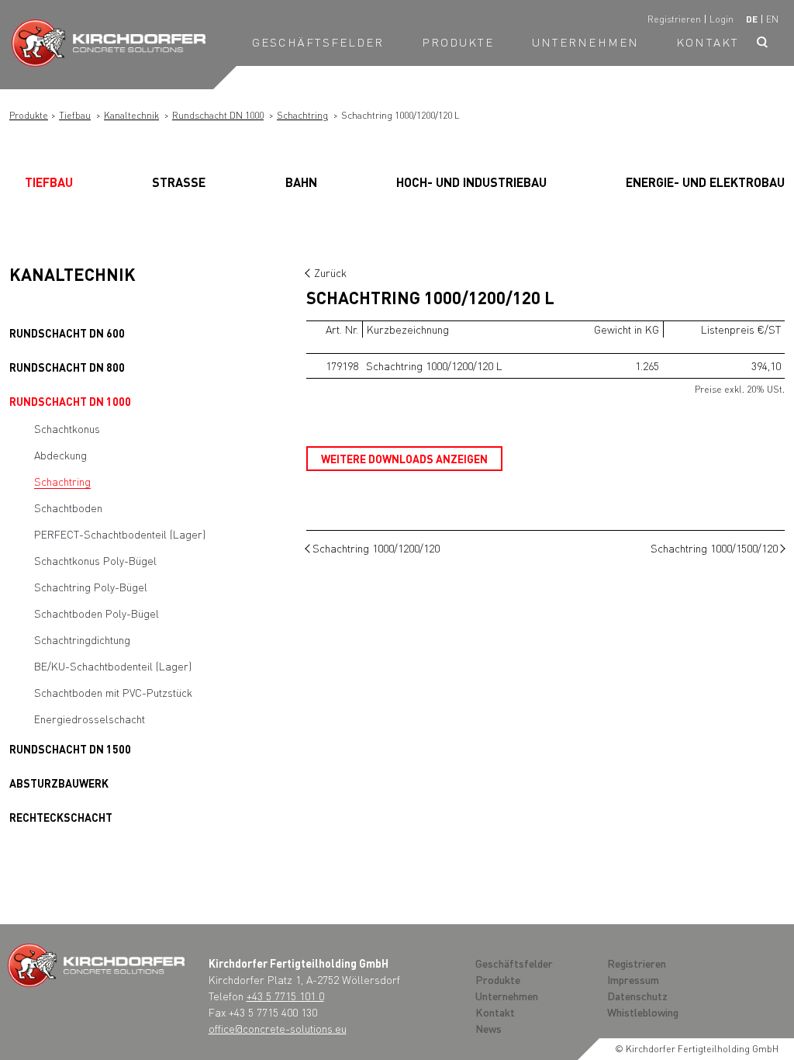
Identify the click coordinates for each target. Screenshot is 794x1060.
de (752, 19)
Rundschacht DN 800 (67, 367)
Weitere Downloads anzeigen (404, 459)
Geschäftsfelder (318, 42)
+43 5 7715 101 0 (285, 996)
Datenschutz (637, 996)
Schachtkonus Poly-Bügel (95, 560)
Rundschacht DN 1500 (70, 749)
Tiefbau (75, 115)
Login (721, 19)
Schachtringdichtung (82, 639)
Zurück (330, 272)
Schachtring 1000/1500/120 (714, 547)
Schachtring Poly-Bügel (90, 587)
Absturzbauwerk (59, 783)
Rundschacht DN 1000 (218, 115)
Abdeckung (60, 455)
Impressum (633, 979)
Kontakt (707, 42)
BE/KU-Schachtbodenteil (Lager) (113, 666)
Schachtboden (68, 507)
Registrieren (674, 19)
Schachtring (302, 115)
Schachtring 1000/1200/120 (376, 547)
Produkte (458, 42)
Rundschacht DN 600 (67, 333)
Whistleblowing (642, 1012)
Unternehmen (585, 42)
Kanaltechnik (131, 115)
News (488, 1028)
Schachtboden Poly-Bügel (96, 613)
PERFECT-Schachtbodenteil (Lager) (119, 534)
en (772, 19)
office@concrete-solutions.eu (278, 1028)
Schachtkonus (67, 428)
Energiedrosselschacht (89, 719)
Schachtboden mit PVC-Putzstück (113, 692)
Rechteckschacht (60, 817)
